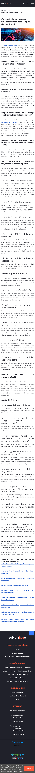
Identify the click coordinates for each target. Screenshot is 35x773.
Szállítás (17, 649)
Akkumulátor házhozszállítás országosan (17, 667)
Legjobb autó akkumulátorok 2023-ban (14, 585)
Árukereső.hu (17, 745)
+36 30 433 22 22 (18, 721)
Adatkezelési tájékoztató (17, 696)
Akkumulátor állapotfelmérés (17, 674)
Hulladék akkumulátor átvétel (17, 681)
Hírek (10, 10)
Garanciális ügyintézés (17, 678)
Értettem (29, 768)
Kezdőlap (4, 10)
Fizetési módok (17, 653)
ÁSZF (17, 699)
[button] (32, 3)
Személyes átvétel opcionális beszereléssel (17, 671)
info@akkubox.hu (19, 710)
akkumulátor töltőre (9, 122)
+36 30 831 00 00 (18, 734)
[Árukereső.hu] (17, 742)
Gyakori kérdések (18, 692)
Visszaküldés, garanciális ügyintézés (17, 656)
